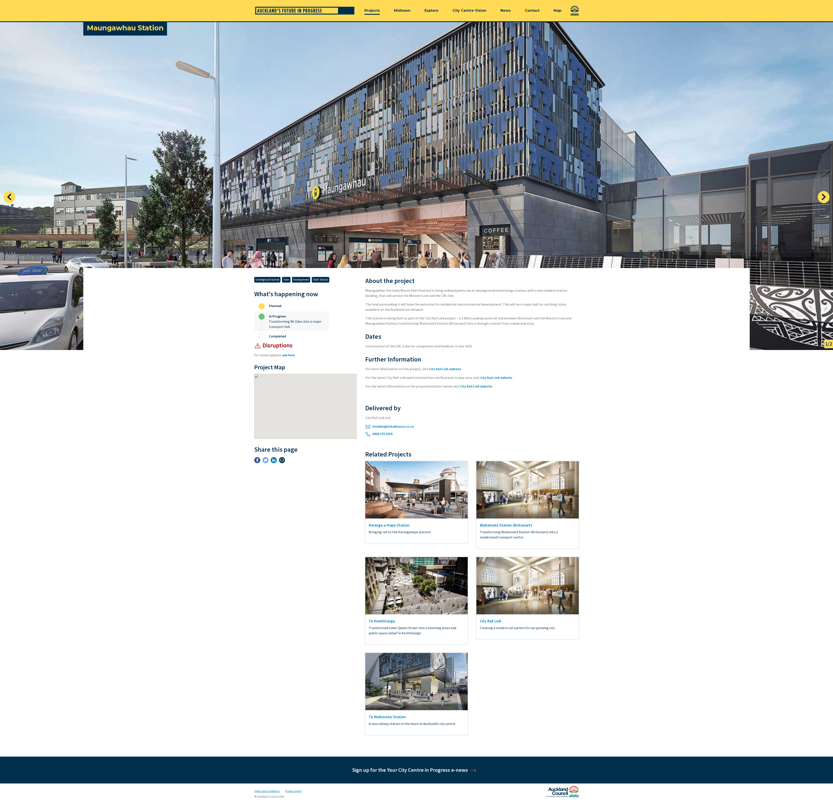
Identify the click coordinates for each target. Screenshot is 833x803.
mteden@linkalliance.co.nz (393, 426)
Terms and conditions (267, 791)
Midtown (402, 10)
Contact (532, 10)
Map (557, 10)
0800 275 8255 (382, 434)
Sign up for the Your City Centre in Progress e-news (410, 770)
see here (288, 355)
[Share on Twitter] (265, 461)
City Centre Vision (469, 10)
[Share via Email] (282, 461)
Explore (431, 10)
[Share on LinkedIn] (274, 461)
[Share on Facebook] (257, 461)
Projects (372, 10)
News (505, 10)
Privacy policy (293, 791)
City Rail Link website (445, 369)
